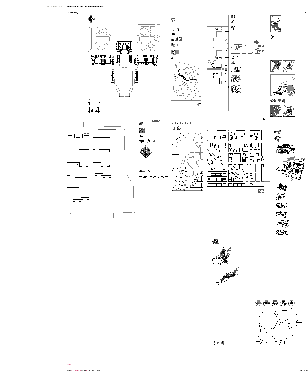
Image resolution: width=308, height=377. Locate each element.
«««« (69, 364)
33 (87, 370)
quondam (76, 370)
